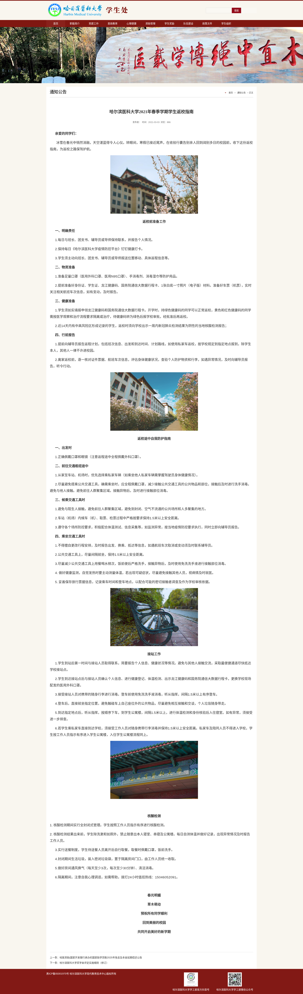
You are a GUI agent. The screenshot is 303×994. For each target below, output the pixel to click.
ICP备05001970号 (59, 973)
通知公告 (241, 93)
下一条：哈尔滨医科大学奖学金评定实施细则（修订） (79, 962)
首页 (55, 23)
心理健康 (131, 23)
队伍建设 (188, 23)
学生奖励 (169, 23)
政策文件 (207, 23)
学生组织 (226, 23)
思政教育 (112, 23)
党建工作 (94, 23)
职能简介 (75, 23)
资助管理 (150, 23)
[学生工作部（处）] (107, 10)
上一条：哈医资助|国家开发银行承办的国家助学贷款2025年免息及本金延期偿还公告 (96, 957)
